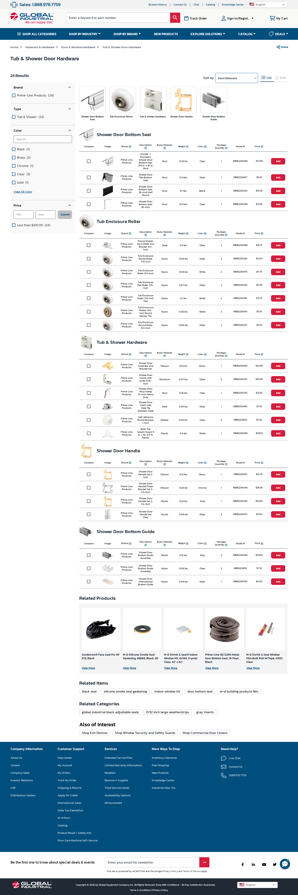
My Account (65, 765)
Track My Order (67, 780)
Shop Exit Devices (95, 732)
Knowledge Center (233, 4)
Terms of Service (192, 871)
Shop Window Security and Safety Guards (145, 732)
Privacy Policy (170, 871)
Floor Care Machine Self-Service (78, 840)
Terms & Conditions (141, 890)
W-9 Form (64, 818)
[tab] (267, 78)
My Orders (64, 773)
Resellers (110, 773)
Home (14, 47)
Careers (15, 765)
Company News (20, 773)
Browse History (158, 4)
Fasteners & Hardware (39, 47)
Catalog (210, 4)
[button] (267, 5)
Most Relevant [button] (227, 78)
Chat (196, 4)
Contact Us (180, 4)
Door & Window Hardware (78, 47)
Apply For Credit (68, 795)
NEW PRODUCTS (166, 33)
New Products (160, 773)
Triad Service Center (117, 788)
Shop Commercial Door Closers (204, 732)
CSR (13, 788)
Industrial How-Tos (163, 788)
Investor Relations (22, 780)
